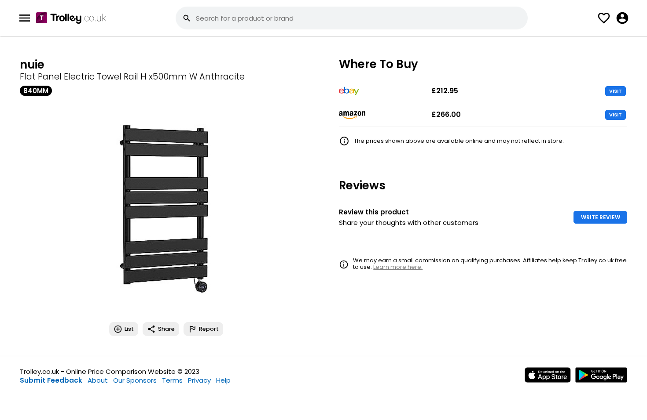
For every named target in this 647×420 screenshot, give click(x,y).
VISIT (615, 90)
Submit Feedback (51, 380)
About (98, 380)
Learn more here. (398, 267)
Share (166, 329)
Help (223, 380)
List (129, 329)
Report (209, 329)
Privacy (199, 380)
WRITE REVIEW (600, 217)
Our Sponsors (135, 380)
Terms (172, 380)
